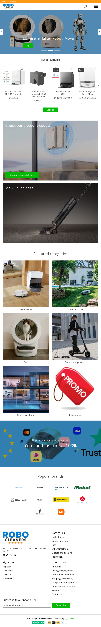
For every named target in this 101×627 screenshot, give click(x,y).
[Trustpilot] (38, 622)
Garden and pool (75, 309)
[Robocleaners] (8, 6)
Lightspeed (69, 618)
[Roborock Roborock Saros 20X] (63, 78)
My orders (8, 570)
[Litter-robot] (18, 500)
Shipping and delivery (62, 578)
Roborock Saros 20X (63, 93)
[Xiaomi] (61, 512)
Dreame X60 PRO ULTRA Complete (13, 93)
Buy (29, 45)
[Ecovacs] (61, 488)
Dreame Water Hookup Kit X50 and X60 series (38, 94)
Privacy (55, 590)
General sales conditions (64, 586)
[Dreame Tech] (40, 488)
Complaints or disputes (63, 582)
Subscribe (61, 605)
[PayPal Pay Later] (58, 622)
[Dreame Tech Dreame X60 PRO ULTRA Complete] (14, 78)
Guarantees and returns (64, 574)
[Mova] (40, 500)
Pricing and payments (62, 570)
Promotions (75, 415)
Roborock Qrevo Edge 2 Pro (87, 93)
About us (56, 566)
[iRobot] (82, 488)
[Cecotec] (18, 488)
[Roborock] (82, 500)
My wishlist (8, 578)
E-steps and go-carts (75, 362)
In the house (26, 309)
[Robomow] (61, 500)
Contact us (57, 594)
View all (50, 109)
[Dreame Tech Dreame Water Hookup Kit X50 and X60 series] (38, 78)
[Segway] (40, 512)
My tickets (8, 574)
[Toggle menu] (95, 6)
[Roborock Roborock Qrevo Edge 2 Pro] (87, 78)
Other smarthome (26, 415)
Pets (26, 362)
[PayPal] (49, 622)
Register (7, 566)
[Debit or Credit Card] (54, 622)
